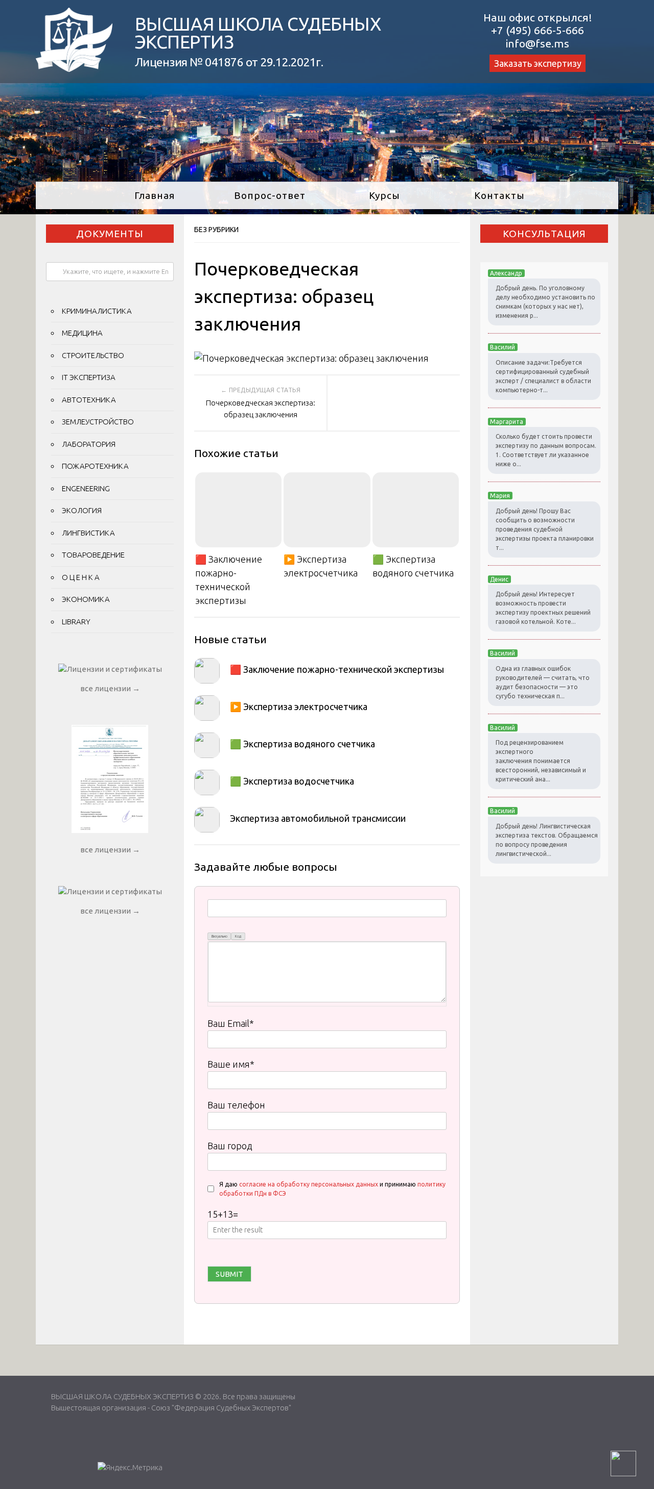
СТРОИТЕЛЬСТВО (93, 355)
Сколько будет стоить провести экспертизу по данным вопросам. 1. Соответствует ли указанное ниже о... (546, 450)
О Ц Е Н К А (81, 577)
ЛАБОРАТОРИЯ (88, 444)
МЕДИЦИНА (82, 333)
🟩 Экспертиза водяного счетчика (413, 566)
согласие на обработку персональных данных (308, 1184)
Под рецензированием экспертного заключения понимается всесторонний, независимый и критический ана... (541, 761)
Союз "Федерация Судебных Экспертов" (221, 1407)
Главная (154, 195)
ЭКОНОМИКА (86, 599)
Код (238, 936)
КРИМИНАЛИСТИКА (97, 311)
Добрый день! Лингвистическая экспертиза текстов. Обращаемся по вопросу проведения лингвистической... (547, 840)
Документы (110, 233)
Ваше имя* (230, 1064)
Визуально (219, 936)
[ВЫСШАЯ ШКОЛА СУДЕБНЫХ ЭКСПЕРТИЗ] (74, 68)
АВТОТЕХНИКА (89, 399)
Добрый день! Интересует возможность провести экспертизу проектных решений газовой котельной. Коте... (543, 608)
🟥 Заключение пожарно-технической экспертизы (228, 579)
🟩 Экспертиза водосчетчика (292, 781)
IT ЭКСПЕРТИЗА (88, 377)
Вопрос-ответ (270, 195)
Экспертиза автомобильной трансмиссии (318, 818)
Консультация (544, 233)
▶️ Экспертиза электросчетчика (321, 566)
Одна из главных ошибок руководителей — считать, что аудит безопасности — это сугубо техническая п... (543, 682)
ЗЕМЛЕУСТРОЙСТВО (98, 421)
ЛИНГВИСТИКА (88, 532)
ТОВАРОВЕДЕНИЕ (93, 554)
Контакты (499, 195)
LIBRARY (76, 621)
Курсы (384, 195)
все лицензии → (110, 688)
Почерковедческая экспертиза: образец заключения (260, 408)
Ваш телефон (236, 1105)
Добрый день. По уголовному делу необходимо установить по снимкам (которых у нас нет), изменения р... (545, 302)
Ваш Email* (230, 1023)
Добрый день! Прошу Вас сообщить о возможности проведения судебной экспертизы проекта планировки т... (545, 529)
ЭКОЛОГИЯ (82, 510)
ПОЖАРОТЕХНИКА (95, 466)
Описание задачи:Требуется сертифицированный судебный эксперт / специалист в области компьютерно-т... (543, 376)
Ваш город (229, 1146)
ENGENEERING (86, 488)
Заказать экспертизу (537, 63)
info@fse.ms (537, 43)
